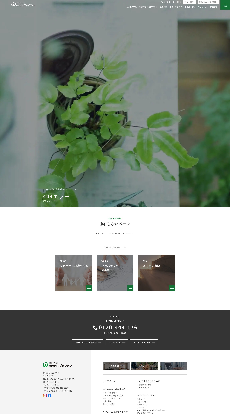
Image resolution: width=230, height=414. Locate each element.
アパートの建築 (143, 387)
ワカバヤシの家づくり (148, 7)
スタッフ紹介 (142, 401)
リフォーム (202, 7)
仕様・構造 (107, 401)
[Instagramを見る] (45, 395)
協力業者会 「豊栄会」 (146, 413)
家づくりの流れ (109, 404)
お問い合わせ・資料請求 (207, 2)
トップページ (109, 381)
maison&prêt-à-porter (111, 398)
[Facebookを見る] (49, 395)
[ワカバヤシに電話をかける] (115, 327)
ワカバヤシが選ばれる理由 (113, 396)
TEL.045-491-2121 (51, 382)
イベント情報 (188, 2)
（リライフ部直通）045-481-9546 (57, 391)
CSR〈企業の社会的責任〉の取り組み (152, 410)
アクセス (140, 407)
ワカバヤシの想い (110, 393)
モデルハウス (131, 7)
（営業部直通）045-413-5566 (55, 388)
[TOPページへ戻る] (23, 5)
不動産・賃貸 (190, 7)
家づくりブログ (176, 7)
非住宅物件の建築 (144, 384)
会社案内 (213, 7)
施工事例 (163, 7)
